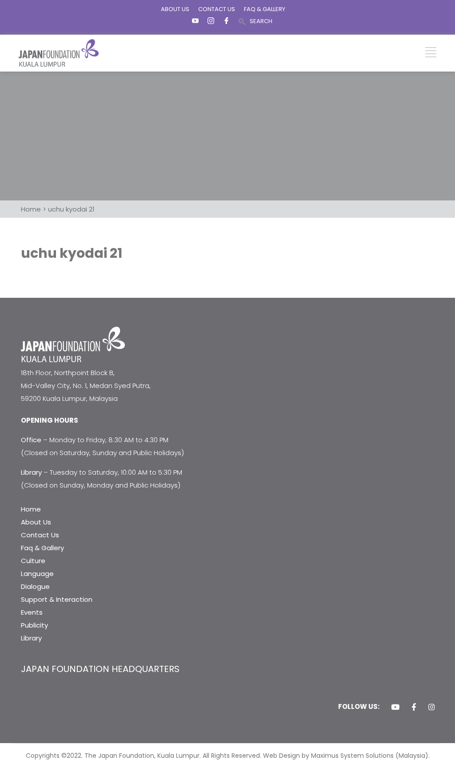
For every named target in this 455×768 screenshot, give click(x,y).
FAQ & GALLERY (264, 9)
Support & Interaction (56, 599)
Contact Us (40, 535)
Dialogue (35, 586)
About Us (36, 522)
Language (37, 573)
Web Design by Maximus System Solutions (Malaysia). (346, 755)
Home (31, 509)
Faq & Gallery (42, 547)
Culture (33, 560)
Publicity (34, 625)
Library (31, 638)
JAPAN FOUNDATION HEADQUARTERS (100, 669)
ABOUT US (175, 9)
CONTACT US (216, 9)
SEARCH (261, 21)
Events (32, 612)
